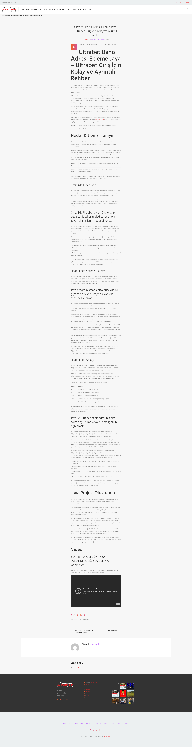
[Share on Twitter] (74, 615)
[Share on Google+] (78, 615)
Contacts (76, 9)
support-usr (93, 40)
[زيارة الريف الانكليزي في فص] (130, 693)
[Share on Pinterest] (84, 615)
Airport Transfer (36, 9)
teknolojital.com (99, 119)
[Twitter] (61, 700)
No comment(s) (101, 40)
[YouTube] (64, 700)
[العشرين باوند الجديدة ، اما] (115, 686)
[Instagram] (67, 700)
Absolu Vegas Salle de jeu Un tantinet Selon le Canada (84, 632)
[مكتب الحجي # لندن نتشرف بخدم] (115, 693)
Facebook (88, 691)
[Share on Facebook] (71, 615)
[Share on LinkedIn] (81, 615)
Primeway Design (107, 736)
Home (22, 9)
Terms (119, 723)
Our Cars (45, 9)
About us (69, 9)
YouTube (88, 696)
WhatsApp (179, 2)
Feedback (52, 9)
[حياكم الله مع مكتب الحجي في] (123, 693)
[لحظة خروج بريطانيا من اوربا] (130, 686)
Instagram (88, 689)
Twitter (87, 693)
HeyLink (88, 698)
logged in (81, 668)
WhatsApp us (89, 685)
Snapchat (88, 687)
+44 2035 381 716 (93, 682)
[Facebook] (57, 700)
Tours (27, 9)
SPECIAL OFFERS (86, 9)
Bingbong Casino (112, 631)
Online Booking (60, 9)
